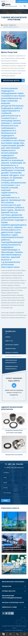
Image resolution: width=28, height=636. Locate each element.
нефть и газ (9, 341)
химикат (7, 337)
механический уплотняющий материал (12, 597)
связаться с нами (21, 2)
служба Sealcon (8, 591)
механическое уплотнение (14, 454)
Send (6, 500)
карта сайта (8, 630)
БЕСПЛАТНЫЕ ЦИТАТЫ (13, 80)
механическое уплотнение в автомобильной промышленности (14, 548)
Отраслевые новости (10, 508)
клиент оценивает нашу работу (14, 379)
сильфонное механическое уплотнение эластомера (14, 431)
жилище (5, 25)
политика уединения (17, 630)
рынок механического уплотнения (14, 527)
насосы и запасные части (13, 602)
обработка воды (10, 348)
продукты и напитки (11, 352)
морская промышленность (11, 27)
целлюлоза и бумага (12, 344)
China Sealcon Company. (14, 626)
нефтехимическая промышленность (11, 361)
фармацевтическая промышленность (11, 367)
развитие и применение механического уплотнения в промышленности (12, 569)
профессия (12, 25)
